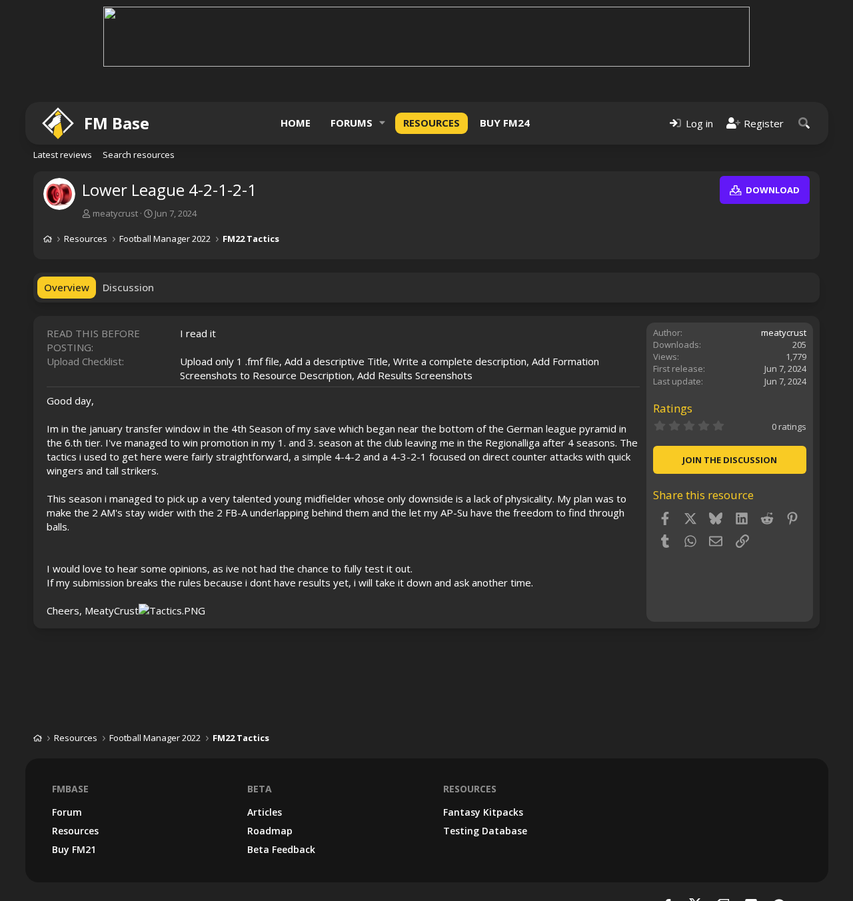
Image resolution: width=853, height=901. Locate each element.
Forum (67, 812)
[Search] (804, 123)
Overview (66, 287)
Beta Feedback (281, 849)
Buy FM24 (505, 122)
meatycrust (115, 213)
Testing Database (485, 830)
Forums (352, 122)
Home (296, 122)
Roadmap (270, 830)
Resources (431, 122)
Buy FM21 (74, 849)
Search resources (139, 155)
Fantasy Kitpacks (483, 812)
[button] (382, 123)
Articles (264, 812)
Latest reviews (62, 155)
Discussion (128, 287)
